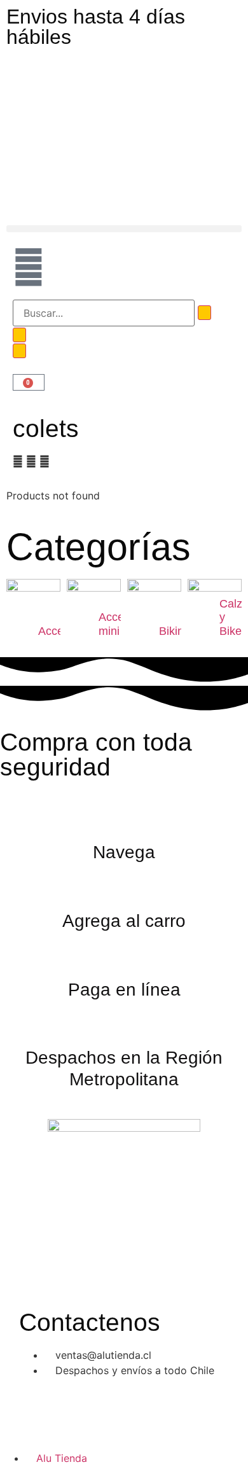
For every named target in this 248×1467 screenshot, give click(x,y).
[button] (124, 228)
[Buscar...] (104, 313)
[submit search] (204, 312)
